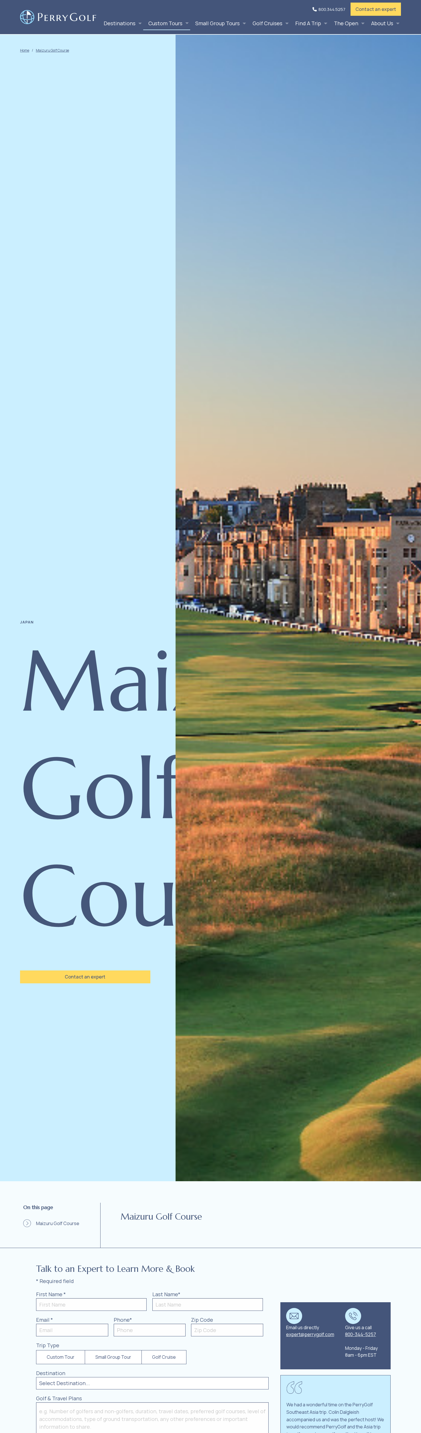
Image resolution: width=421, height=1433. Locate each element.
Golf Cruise (164, 1357)
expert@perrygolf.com (310, 1334)
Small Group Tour (113, 1357)
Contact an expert (375, 9)
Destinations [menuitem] (119, 23)
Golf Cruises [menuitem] (267, 23)
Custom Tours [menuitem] (165, 23)
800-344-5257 (360, 1334)
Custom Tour (60, 1357)
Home (24, 50)
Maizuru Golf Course (52, 50)
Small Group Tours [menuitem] (217, 23)
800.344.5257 (331, 9)
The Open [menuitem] (346, 23)
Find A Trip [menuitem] (308, 23)
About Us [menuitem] (382, 23)
